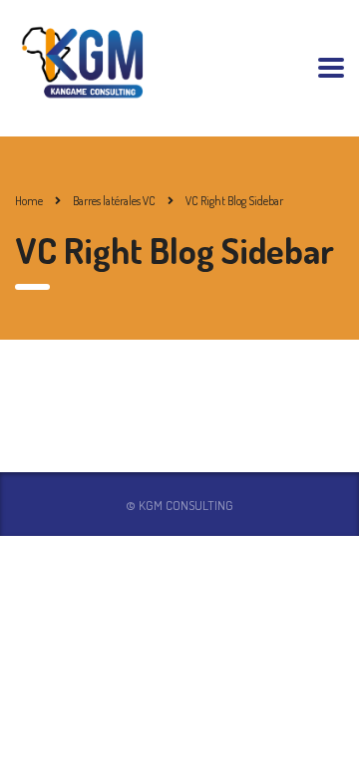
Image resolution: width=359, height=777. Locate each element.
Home (29, 200)
